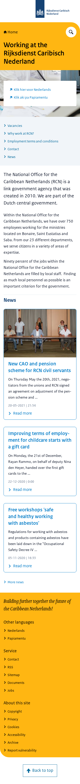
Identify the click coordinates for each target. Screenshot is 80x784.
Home (13, 32)
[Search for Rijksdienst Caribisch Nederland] (71, 32)
